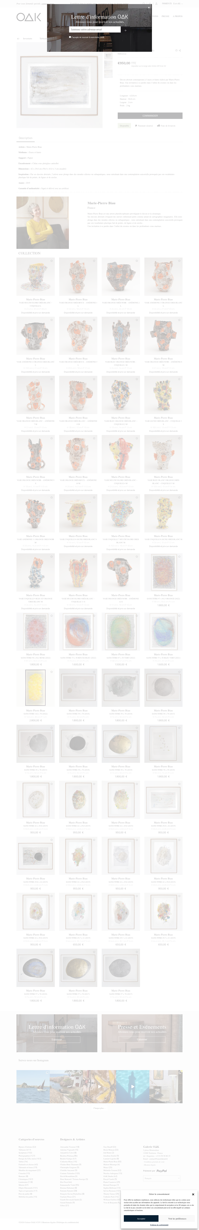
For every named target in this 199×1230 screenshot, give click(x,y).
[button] (193, 1193)
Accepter (141, 1218)
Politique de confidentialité (159, 1225)
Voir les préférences (177, 1218)
